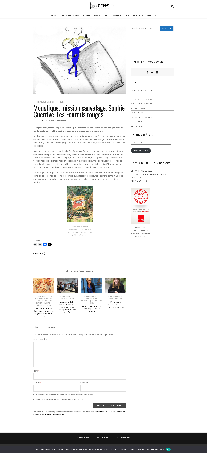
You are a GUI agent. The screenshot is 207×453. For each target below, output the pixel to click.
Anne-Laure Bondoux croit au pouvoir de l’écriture (91, 309)
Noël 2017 (39, 253)
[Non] (204, 449)
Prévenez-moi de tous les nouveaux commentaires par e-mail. (64, 394)
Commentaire (40, 339)
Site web (84, 382)
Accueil (54, 15)
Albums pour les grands (141, 104)
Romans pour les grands (141, 117)
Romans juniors (138, 108)
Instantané (48, 299)
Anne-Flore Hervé (44, 121)
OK (168, 449)
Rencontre (85, 301)
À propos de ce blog (70, 15)
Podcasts (151, 15)
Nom (36, 371)
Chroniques (116, 15)
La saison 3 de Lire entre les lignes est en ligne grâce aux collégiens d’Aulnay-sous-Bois (67, 307)
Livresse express (40, 301)
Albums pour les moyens (43, 102)
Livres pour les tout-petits (142, 91)
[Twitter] (152, 72)
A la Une (86, 15)
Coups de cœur (91, 299)
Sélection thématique (44, 304)
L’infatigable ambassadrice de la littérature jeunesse (115, 304)
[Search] (172, 6)
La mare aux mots (140, 178)
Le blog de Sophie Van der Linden (148, 174)
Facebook (84, 437)
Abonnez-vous (141, 150)
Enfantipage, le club (141, 171)
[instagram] (157, 72)
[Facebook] (147, 72)
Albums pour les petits (140, 95)
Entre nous (138, 15)
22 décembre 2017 (58, 121)
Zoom (127, 15)
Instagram (125, 437)
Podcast (64, 299)
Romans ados (96, 301)
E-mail (37, 382)
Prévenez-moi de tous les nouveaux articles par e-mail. (61, 399)
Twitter (104, 437)
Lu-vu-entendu (100, 15)
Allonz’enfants (139, 181)
